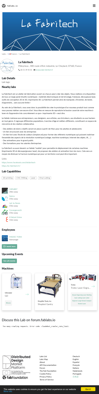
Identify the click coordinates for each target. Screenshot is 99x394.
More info (8, 391)
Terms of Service (46, 380)
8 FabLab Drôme (15, 217)
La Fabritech (24, 54)
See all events (9, 261)
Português (77, 374)
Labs (4, 54)
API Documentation (48, 365)
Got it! (88, 389)
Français (76, 365)
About (42, 362)
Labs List (43, 356)
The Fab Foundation (48, 371)
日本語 (75, 377)
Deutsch (76, 356)
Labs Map (44, 359)
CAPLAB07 (13, 189)
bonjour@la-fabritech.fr (44, 70)
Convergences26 (15, 210)
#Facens (8, 303)
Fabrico (12, 196)
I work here (10, 246)
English (76, 359)
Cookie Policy (45, 374)
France (14, 54)
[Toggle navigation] (94, 6)
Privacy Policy (46, 377)
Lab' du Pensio (14, 203)
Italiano (76, 368)
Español (76, 362)
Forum (42, 368)
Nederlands (77, 371)
